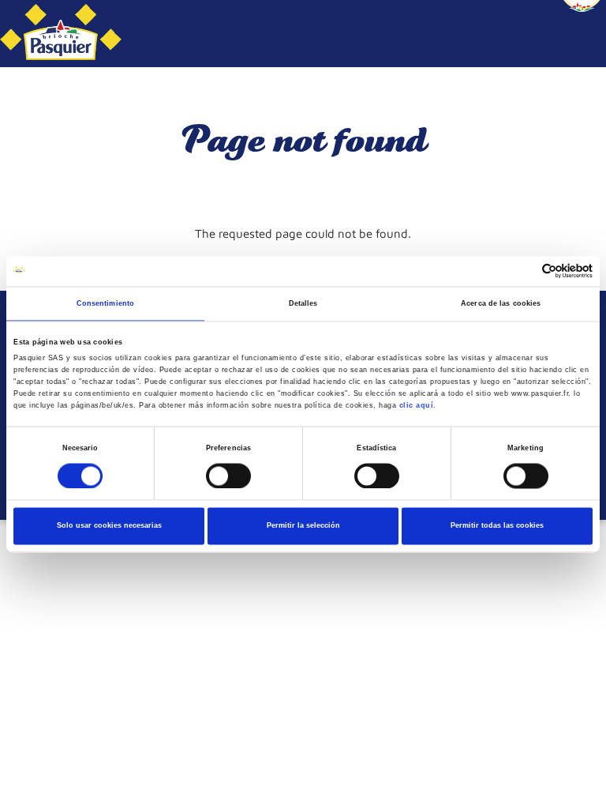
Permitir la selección (303, 526)
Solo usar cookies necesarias (109, 526)
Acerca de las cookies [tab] (501, 303)
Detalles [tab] (303, 303)
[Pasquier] (61, 34)
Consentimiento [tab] (105, 303)
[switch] (228, 475)
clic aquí (416, 405)
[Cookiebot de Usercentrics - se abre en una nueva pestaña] (523, 271)
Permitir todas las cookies (497, 526)
